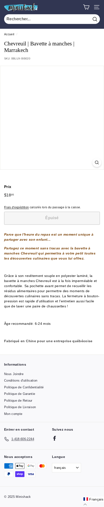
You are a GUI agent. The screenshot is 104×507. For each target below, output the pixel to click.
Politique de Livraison (20, 407)
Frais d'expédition (16, 207)
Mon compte (13, 414)
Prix (7, 187)
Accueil (9, 34)
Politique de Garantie (19, 394)
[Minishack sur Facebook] (54, 438)
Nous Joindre (13, 374)
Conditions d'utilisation (20, 380)
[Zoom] (96, 162)
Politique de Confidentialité (24, 387)
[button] (93, 499)
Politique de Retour (18, 400)
